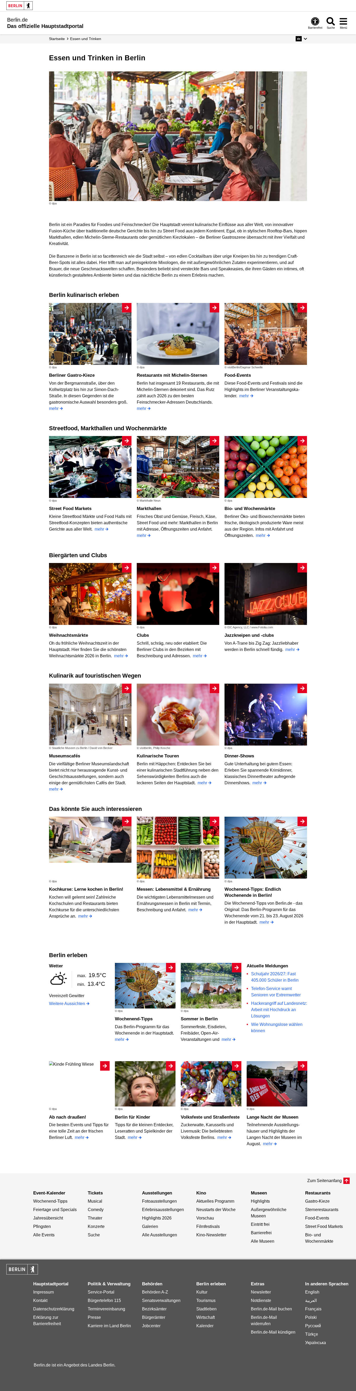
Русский (313, 1326)
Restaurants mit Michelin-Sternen (172, 375)
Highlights (260, 1201)
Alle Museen (262, 1241)
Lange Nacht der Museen (272, 1117)
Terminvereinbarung (106, 1309)
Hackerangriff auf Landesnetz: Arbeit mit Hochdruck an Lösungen (279, 1009)
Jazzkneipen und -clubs (249, 635)
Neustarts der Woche (216, 1209)
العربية (311, 1300)
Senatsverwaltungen (161, 1300)
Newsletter (261, 1292)
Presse (94, 1317)
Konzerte (96, 1226)
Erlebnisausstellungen (163, 1209)
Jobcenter (151, 1326)
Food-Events (238, 375)
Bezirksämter (154, 1309)
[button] (301, 38)
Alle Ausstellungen (159, 1235)
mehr (53, 408)
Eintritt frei (260, 1224)
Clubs (143, 635)
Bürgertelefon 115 (104, 1300)
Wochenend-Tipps (134, 1018)
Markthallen (149, 508)
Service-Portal (101, 1292)
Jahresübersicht (48, 1218)
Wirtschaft (205, 1317)
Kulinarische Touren (158, 755)
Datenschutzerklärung (53, 1309)
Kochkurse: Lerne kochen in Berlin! (86, 889)
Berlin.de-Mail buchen (271, 1309)
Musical (95, 1201)
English (312, 1292)
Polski (311, 1317)
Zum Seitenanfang (324, 1180)
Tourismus (206, 1300)
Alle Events (44, 1235)
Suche (94, 1235)
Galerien (150, 1226)
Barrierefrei (261, 1233)
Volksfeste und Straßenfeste (210, 1117)
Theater (95, 1218)
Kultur (201, 1292)
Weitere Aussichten (67, 1003)
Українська (315, 1342)
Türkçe (311, 1334)
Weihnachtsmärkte (68, 635)
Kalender (204, 1326)
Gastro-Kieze (317, 1201)
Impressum (43, 1292)
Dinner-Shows (239, 755)
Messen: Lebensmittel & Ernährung (174, 889)
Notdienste (261, 1300)
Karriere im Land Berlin (109, 1326)
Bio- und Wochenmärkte (250, 508)
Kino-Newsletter (211, 1235)
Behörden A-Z (155, 1292)
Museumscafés (64, 755)
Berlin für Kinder (132, 1117)
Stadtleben (206, 1309)
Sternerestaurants (321, 1209)
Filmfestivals (208, 1226)
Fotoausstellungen (159, 1201)
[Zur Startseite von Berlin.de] (22, 1273)
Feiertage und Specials (55, 1209)
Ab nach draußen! (67, 1117)
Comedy (96, 1209)
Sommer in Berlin (199, 1018)
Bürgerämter (153, 1317)
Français (313, 1309)
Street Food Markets (70, 508)
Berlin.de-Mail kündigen (273, 1332)
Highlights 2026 (157, 1218)
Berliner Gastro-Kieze (72, 375)
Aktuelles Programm (215, 1201)
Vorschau (205, 1218)
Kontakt (40, 1300)
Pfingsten (42, 1226)
